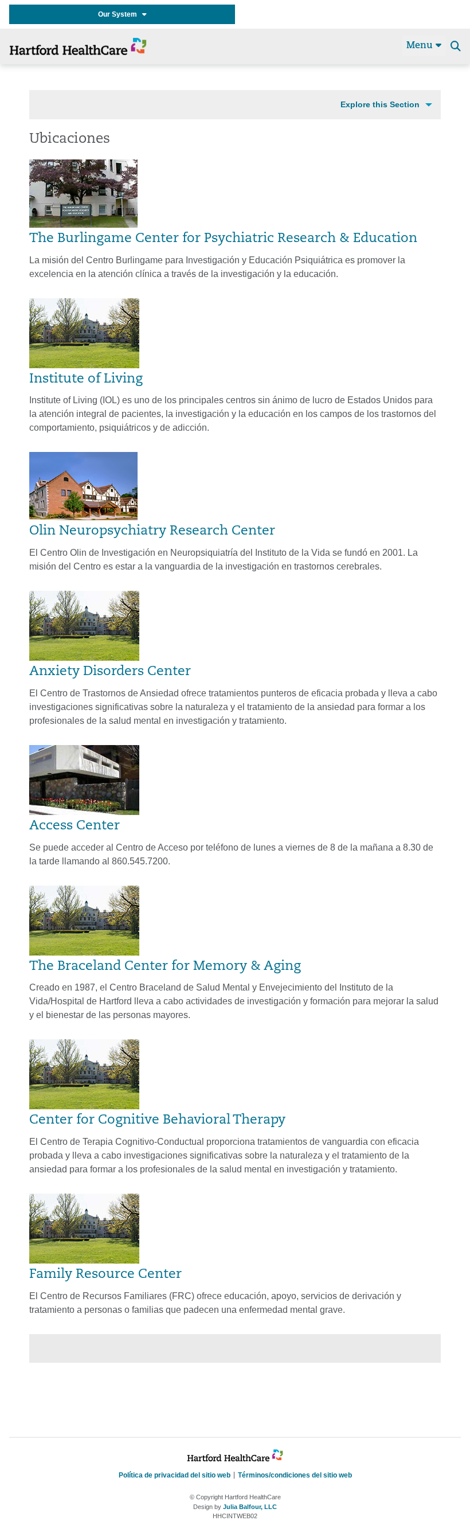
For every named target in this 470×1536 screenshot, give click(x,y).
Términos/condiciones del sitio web (295, 1475)
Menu (421, 45)
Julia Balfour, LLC (250, 1506)
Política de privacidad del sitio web (174, 1475)
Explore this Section (380, 104)
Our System (120, 14)
